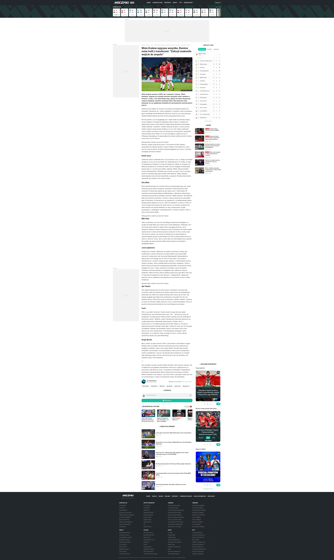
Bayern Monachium (148, 515)
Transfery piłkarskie (149, 549)
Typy (180, 3)
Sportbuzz (167, 3)
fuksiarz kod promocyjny (174, 547)
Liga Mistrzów (122, 505)
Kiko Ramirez (154, 386)
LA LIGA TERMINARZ (196, 517)
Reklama (161, 496)
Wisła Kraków (145, 386)
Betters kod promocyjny (174, 551)
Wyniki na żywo (157, 3)
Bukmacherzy (188, 3)
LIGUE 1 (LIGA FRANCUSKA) (124, 524)
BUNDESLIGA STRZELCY (124, 549)
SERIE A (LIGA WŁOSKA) (124, 519)
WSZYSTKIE (218, 7)
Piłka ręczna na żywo (149, 535)
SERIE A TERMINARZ (196, 519)
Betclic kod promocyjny (198, 537)
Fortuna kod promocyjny (198, 535)
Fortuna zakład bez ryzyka (199, 549)
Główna (143, 45)
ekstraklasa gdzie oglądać (174, 512)
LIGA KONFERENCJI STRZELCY (125, 537)
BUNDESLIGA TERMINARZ (197, 522)
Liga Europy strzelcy (124, 535)
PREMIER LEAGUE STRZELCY (125, 542)
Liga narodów (122, 526)
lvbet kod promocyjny (197, 547)
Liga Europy (122, 508)
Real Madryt (147, 508)
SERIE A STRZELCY (123, 547)
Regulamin (167, 496)
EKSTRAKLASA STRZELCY (124, 539)
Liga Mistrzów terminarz (198, 505)
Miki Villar (162, 386)
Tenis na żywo (147, 537)
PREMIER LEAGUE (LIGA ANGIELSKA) (126, 515)
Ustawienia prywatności (186, 496)
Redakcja (154, 496)
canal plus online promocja (175, 515)
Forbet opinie (171, 544)
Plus (152, 45)
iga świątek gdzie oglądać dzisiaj (176, 510)
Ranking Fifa (147, 542)
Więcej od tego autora (180, 381)
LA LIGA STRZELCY (123, 544)
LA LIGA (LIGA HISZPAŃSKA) (125, 517)
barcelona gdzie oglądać (174, 505)
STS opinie (170, 532)
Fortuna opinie (171, 535)
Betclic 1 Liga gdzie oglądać (174, 519)
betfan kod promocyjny (198, 544)
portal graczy (211, 496)
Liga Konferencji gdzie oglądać (175, 522)
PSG (144, 524)
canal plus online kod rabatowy (176, 517)
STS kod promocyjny (197, 532)
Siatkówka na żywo (148, 532)
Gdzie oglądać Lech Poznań (174, 526)
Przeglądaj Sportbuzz (208, 489)
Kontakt (148, 496)
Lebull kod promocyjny (198, 551)
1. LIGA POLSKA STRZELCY (124, 554)
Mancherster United (148, 512)
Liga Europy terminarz (197, 508)
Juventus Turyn (147, 526)
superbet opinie (171, 537)
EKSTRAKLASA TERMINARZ (198, 512)
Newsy (149, 3)
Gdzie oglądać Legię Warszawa (175, 524)
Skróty (175, 3)
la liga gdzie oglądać (173, 508)
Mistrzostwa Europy (149, 551)
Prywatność (175, 496)
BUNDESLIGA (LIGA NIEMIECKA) (125, 522)
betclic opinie (195, 539)
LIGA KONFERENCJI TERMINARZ (199, 510)
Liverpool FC (147, 510)
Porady (145, 544)
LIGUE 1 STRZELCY (123, 551)
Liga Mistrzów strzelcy (125, 532)
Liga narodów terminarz (198, 526)
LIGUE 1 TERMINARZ (196, 524)
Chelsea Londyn (147, 519)
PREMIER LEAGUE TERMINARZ (198, 515)
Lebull (169, 549)
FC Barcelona (147, 505)
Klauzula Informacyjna (200, 496)
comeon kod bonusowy (198, 554)
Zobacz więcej (208, 121)
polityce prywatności (182, 557)
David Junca (177, 386)
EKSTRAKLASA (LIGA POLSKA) (125, 512)
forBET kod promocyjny (174, 539)
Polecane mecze (147, 547)
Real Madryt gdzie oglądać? (175, 542)
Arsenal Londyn (147, 517)
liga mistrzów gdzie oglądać (151, 554)
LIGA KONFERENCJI (123, 510)
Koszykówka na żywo (149, 539)
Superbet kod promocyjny (198, 542)
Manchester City (148, 522)
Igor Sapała (169, 386)
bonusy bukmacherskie (173, 554)
